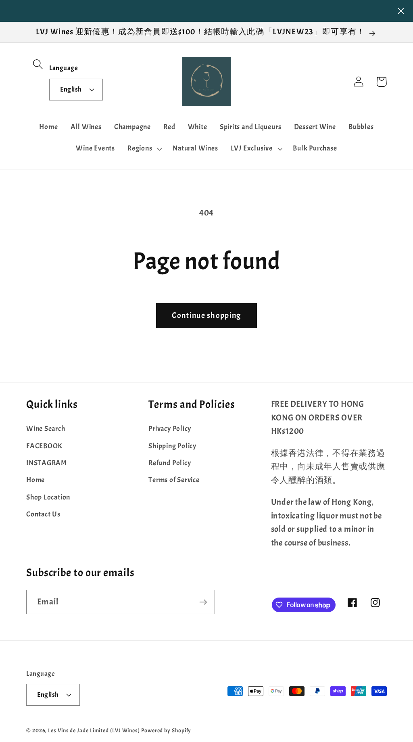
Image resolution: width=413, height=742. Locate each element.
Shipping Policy (172, 446)
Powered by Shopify (166, 730)
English (71, 89)
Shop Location (48, 497)
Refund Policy (169, 463)
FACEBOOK (44, 446)
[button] (37, 63)
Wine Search (45, 428)
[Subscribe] (203, 602)
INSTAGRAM (46, 463)
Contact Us (43, 514)
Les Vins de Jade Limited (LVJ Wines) (94, 730)
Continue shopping (206, 315)
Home (35, 480)
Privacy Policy (169, 428)
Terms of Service (173, 480)
